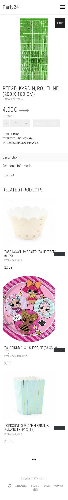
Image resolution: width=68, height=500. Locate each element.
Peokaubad (9, 99)
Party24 (11, 7)
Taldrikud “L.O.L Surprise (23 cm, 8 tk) (30, 350)
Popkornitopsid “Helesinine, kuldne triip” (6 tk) (26, 428)
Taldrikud (22, 356)
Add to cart (48, 123)
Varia (19, 99)
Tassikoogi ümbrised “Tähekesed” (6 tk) (30, 254)
